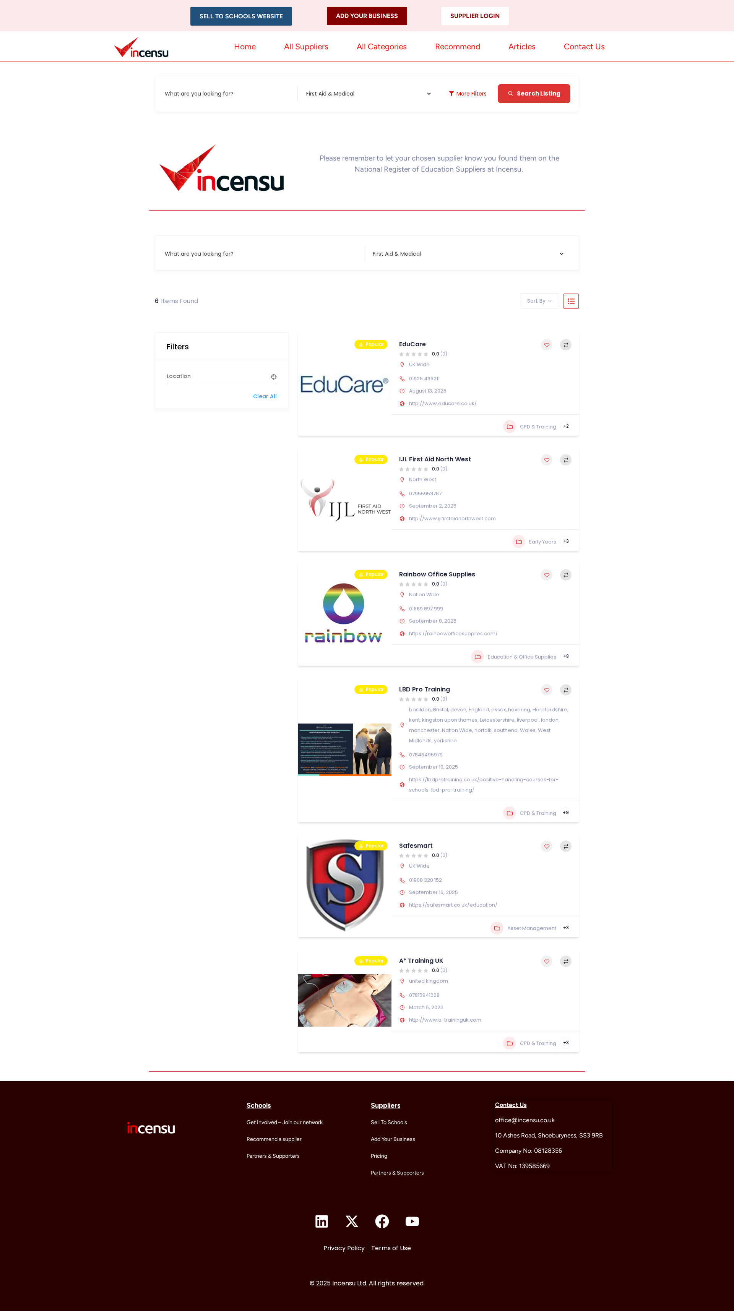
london (550, 720)
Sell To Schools (389, 1122)
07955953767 (425, 493)
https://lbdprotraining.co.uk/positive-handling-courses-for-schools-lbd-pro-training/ (484, 784)
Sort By (536, 301)
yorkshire (445, 740)
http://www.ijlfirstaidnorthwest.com (452, 518)
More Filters (471, 93)
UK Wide (419, 364)
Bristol (440, 709)
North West (422, 479)
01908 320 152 (425, 880)
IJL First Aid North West (435, 459)
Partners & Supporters (273, 1156)
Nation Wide (424, 594)
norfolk (483, 730)
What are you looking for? (199, 93)
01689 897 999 (426, 608)
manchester (424, 730)
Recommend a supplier (274, 1139)
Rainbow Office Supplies (437, 574)
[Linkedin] (322, 1221)
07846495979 (426, 754)
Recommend (457, 46)
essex (498, 709)
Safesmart (416, 845)
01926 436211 (424, 378)
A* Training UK (421, 960)
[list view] (571, 301)
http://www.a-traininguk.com (445, 1020)
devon (458, 709)
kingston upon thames (449, 720)
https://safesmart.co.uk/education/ (453, 905)
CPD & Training (538, 426)
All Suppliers (306, 46)
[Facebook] (382, 1221)
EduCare (412, 344)
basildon (420, 709)
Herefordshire (550, 709)
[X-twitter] (352, 1221)
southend (506, 730)
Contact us (584, 46)
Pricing (379, 1156)
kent (414, 720)
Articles (522, 46)
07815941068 (424, 995)
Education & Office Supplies (522, 656)
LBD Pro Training (424, 689)
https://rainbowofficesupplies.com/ (453, 633)
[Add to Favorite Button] (546, 344)
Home (245, 46)
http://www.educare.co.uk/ (443, 403)
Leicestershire (497, 720)
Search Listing (538, 93)
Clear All (265, 396)
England (479, 709)
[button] (241, 16)
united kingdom (428, 981)
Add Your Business (393, 1139)
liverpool (528, 720)
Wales (528, 730)
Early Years (542, 541)
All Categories (382, 46)
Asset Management (531, 928)
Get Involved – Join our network (285, 1122)
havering (519, 709)
